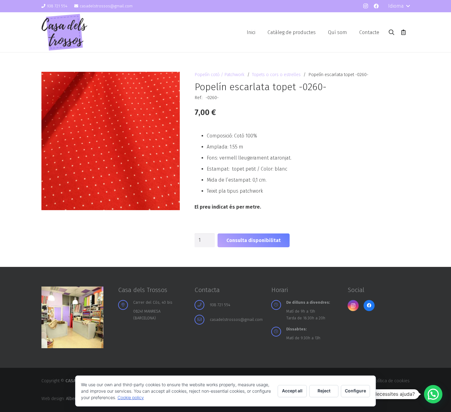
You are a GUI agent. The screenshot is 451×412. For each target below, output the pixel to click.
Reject (324, 390)
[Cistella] (403, 32)
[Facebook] (376, 6)
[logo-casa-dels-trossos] (64, 32)
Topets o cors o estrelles (276, 74)
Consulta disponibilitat (253, 240)
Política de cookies (391, 380)
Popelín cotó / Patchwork (220, 74)
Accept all (292, 390)
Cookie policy (131, 397)
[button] (398, 6)
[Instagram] (365, 6)
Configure (355, 390)
